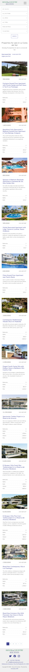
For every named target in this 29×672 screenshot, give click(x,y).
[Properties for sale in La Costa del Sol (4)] (21, 643)
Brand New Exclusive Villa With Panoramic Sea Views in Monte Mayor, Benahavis (13, 615)
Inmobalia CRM (14, 668)
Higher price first (6, 56)
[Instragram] (19, 656)
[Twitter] (10, 656)
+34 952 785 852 (15, 660)
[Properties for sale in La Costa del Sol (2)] (18, 643)
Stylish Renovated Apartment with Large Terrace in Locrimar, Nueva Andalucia (14, 229)
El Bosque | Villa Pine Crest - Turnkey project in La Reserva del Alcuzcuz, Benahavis (14, 518)
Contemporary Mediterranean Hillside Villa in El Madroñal (12, 321)
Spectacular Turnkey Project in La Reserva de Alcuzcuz (14, 417)
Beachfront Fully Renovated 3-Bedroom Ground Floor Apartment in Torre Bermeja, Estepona (14, 131)
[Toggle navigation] (25, 3)
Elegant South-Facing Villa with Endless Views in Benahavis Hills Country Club (13, 368)
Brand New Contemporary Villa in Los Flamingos (14, 567)
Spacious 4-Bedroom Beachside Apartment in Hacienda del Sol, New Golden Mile (13, 181)
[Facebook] (14, 656)
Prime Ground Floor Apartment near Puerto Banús (13, 276)
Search (14, 36)
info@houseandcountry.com (15, 662)
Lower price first (16, 54)
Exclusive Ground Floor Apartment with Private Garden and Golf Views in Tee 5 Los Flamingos (14, 85)
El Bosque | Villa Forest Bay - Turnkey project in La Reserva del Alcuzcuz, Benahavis (14, 467)
